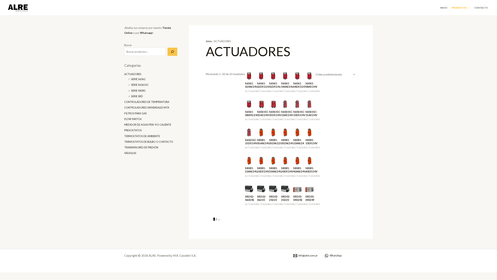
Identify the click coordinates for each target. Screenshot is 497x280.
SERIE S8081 (138, 90)
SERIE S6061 (138, 79)
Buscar (128, 45)
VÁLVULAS (130, 153)
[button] (468, 7)
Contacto (481, 7)
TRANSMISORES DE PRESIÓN (141, 147)
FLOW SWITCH (133, 119)
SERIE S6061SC (140, 84)
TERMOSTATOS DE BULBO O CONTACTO (148, 141)
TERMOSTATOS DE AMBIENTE (142, 136)
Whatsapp (146, 32)
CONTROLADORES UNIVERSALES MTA (146, 107)
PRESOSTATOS (133, 130)
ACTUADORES (132, 74)
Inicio (443, 7)
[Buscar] (172, 52)
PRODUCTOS (459, 7)
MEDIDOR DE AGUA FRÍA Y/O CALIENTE (147, 124)
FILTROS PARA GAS (135, 113)
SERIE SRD (137, 96)
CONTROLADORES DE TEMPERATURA (146, 101)
